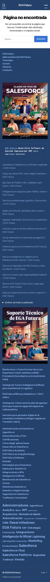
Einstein (6, 461)
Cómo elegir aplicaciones (15, 443)
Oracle (5, 483)
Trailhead (7, 559)
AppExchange (32, 510)
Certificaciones (10, 439)
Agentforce (8, 432)
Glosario (6, 67)
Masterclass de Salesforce (16, 479)
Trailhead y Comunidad (14, 497)
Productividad (10, 546)
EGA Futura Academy (13, 450)
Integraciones (25, 532)
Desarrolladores (22, 522)
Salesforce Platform (17, 555)
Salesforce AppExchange (15, 490)
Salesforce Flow (13, 550)
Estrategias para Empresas (16, 465)
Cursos (6, 63)
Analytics (8, 510)
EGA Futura (25, 5)
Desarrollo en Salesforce (15, 447)
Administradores (15, 505)
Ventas (19, 559)
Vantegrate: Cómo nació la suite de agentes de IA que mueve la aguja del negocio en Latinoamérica (24, 406)
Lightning (39, 536)
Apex (18, 510)
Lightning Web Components (14, 541)
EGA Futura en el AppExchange (18, 454)
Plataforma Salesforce (14, 487)
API (24, 510)
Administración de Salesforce (18, 428)
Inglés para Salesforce (14, 468)
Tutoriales (7, 60)
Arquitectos (9, 514)
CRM (5, 522)
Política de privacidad (11, 577)
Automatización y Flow (14, 436)
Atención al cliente (30, 514)
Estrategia (34, 527)
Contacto (7, 70)
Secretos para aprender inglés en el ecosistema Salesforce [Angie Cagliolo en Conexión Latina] (24, 418)
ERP (24, 527)
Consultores (41, 518)
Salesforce (28, 545)
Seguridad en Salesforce (15, 494)
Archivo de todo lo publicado (19, 302)
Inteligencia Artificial (13, 476)
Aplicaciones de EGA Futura (16, 57)
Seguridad (39, 555)
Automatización (12, 518)
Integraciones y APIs (13, 472)
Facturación (8, 532)
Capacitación (29, 518)
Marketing (35, 540)
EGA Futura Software (13, 457)
